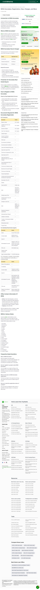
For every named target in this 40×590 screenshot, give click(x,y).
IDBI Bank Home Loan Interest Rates (17, 449)
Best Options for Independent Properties (19, 575)
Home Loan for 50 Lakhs (29, 487)
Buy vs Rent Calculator (15, 524)
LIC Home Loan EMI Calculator (16, 426)
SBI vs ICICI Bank (15, 555)
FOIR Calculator (27, 526)
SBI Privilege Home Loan (15, 414)
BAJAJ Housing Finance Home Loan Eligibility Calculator (31, 464)
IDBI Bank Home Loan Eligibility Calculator (16, 447)
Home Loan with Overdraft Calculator (17, 531)
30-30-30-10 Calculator (15, 536)
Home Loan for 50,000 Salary (16, 502)
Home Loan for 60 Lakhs (29, 490)
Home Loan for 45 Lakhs (29, 485)
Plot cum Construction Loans (29, 504)
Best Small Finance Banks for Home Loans (20, 570)
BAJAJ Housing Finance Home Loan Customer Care (31, 473)
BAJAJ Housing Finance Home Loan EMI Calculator (31, 461)
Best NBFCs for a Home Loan (17, 567)
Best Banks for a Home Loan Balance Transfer (21, 565)
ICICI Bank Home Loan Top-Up (30, 449)
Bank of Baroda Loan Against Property (31, 432)
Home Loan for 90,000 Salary (16, 509)
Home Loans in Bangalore (15, 483)
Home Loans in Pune (14, 494)
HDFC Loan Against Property (30, 412)
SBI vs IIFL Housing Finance (29, 552)
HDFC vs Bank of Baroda (17, 552)
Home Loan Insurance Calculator (16, 529)
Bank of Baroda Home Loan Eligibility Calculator (31, 430)
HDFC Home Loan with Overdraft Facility (30, 415)
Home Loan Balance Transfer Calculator (30, 520)
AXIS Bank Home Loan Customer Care (17, 469)
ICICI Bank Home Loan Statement (30, 451)
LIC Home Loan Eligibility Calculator (16, 428)
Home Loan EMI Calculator (15, 519)
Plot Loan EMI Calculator (29, 533)
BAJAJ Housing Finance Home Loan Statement (31, 470)
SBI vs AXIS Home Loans (31, 547)
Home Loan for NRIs (28, 509)
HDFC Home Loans (28, 407)
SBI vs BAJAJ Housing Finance (27, 555)
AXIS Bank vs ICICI (15, 558)
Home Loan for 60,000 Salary (16, 504)
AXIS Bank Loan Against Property (16, 465)
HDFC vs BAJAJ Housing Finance (18, 547)
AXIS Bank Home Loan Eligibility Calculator (16, 463)
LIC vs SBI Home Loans (25, 558)
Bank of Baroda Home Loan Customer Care (31, 436)
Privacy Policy (4, 584)
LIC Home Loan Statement (15, 432)
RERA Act (6, 86)
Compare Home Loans (14, 522)
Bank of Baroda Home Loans (30, 425)
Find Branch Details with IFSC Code (31, 524)
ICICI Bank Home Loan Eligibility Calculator (30, 447)
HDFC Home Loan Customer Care (30, 418)
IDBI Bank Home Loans (15, 443)
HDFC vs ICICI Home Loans (29, 545)
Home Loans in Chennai (15, 490)
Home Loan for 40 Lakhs (29, 483)
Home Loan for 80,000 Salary (16, 507)
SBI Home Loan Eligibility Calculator (17, 410)
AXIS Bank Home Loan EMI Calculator (17, 461)
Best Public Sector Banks (31, 572)
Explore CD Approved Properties (16, 533)
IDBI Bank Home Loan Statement (16, 451)
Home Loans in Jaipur (14, 492)
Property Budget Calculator (29, 529)
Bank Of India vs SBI (16, 550)
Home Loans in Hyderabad (15, 485)
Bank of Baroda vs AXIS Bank (27, 550)
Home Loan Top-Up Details (29, 507)
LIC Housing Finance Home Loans (16, 425)
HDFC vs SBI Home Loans (17, 545)
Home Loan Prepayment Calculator (31, 527)
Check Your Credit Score (15, 527)
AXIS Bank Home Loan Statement (16, 467)
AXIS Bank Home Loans (15, 459)
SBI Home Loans (14, 407)
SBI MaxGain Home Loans (15, 412)
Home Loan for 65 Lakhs (29, 492)
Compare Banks (30, 27)
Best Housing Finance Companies (18, 572)
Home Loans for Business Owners (30, 502)
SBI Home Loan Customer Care (16, 417)
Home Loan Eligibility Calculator (30, 522)
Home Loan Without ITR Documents (31, 511)
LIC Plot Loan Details (14, 430)
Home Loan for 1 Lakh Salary (15, 511)
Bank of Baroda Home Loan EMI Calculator (30, 427)
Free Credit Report (32, 1)
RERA (2, 33)
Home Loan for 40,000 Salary (16, 500)
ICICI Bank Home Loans (29, 443)
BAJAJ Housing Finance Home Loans (31, 459)
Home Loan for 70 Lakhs (29, 494)
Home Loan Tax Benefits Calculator (17, 526)
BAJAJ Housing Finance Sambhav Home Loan (30, 467)
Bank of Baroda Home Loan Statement (31, 434)
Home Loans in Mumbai (15, 487)
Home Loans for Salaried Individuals (31, 500)
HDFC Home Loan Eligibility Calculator (31, 410)
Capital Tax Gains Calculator (29, 531)
